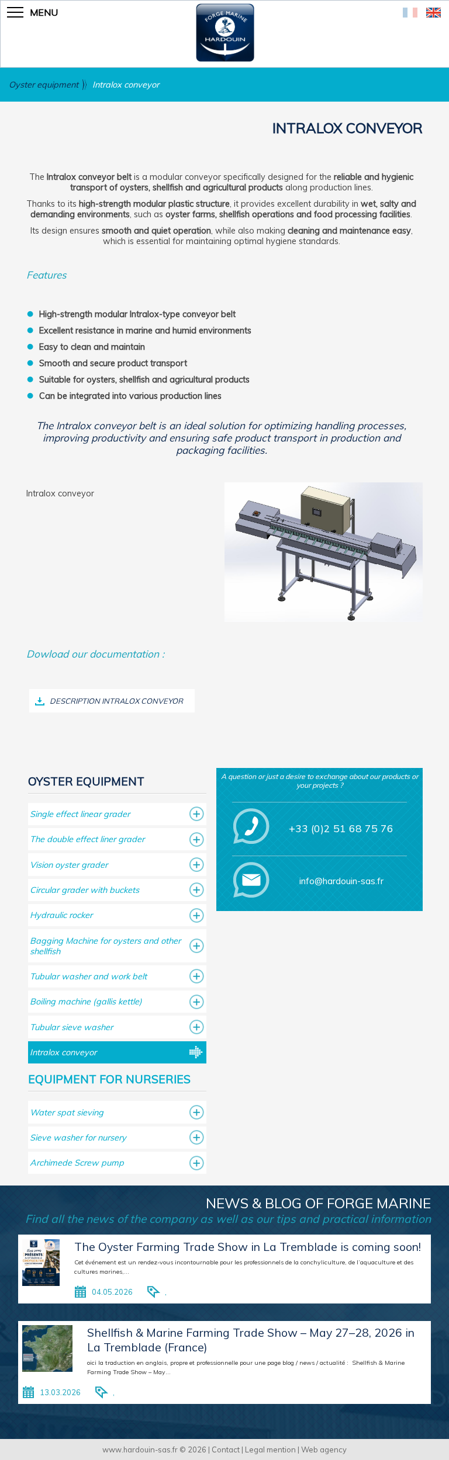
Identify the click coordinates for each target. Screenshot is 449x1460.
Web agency (324, 1449)
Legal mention (270, 1449)
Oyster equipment (43, 84)
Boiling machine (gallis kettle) (86, 1001)
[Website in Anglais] (433, 14)
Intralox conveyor (125, 84)
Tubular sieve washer (71, 1027)
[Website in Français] (410, 14)
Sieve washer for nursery (78, 1137)
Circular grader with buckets (84, 890)
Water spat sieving (66, 1112)
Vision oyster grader (69, 865)
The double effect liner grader (87, 839)
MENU (44, 12)
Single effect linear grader (80, 814)
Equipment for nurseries (109, 1079)
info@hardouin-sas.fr (341, 881)
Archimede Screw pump (77, 1162)
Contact (226, 1449)
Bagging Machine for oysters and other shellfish (105, 946)
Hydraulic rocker (61, 915)
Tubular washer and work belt (88, 976)
